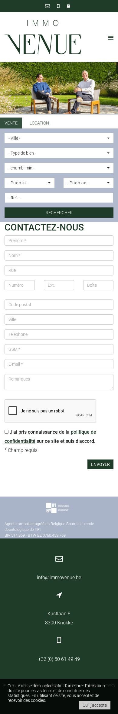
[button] (59, 138)
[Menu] (108, 37)
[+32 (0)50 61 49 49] (59, 6)
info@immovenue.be (59, 577)
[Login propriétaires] (68, 6)
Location (39, 123)
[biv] (59, 509)
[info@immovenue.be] (48, 6)
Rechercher (59, 212)
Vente (11, 123)
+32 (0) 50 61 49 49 (59, 659)
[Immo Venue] (43, 37)
